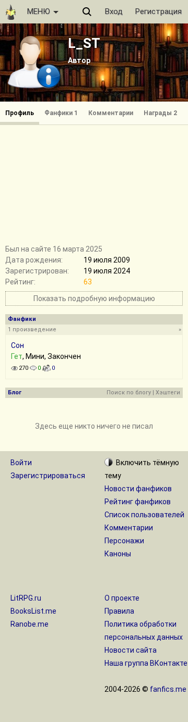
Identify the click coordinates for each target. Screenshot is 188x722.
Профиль (19, 113)
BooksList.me (33, 611)
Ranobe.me (29, 624)
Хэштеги (168, 392)
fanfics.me (168, 689)
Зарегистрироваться (47, 475)
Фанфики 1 (61, 113)
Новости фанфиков (138, 488)
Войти (21, 462)
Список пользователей (144, 515)
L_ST (84, 43)
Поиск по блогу (129, 392)
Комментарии (110, 113)
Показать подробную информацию (94, 298)
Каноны (117, 554)
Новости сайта (130, 650)
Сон (17, 345)
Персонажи (124, 541)
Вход (114, 11)
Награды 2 (160, 113)
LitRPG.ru (25, 598)
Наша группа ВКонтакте (145, 663)
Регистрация (158, 11)
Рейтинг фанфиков (137, 501)
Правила (119, 611)
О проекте (121, 598)
